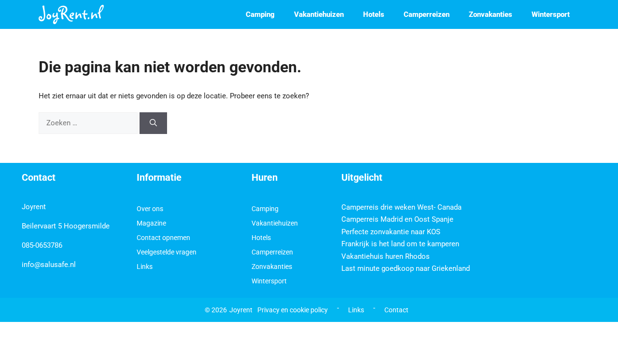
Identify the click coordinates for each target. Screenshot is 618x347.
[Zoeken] (153, 123)
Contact (396, 310)
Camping (260, 14)
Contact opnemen (163, 237)
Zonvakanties (490, 14)
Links (145, 266)
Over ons (150, 209)
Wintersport (551, 14)
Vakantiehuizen (319, 14)
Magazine (151, 223)
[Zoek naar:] (89, 123)
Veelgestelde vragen (167, 252)
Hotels (373, 14)
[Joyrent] (71, 14)
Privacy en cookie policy (292, 310)
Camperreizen (426, 14)
